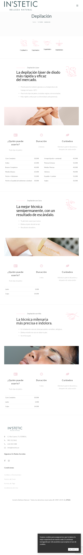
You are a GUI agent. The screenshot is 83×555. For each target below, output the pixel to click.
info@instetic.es (13, 448)
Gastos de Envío (10, 479)
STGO (68, 500)
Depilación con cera (35, 50)
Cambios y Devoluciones (12, 475)
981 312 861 (12, 440)
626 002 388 (12, 444)
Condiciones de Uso (11, 488)
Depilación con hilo (47, 49)
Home (34, 22)
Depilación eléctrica (59, 50)
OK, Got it (73, 549)
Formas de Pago (9, 483)
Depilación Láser (24, 50)
